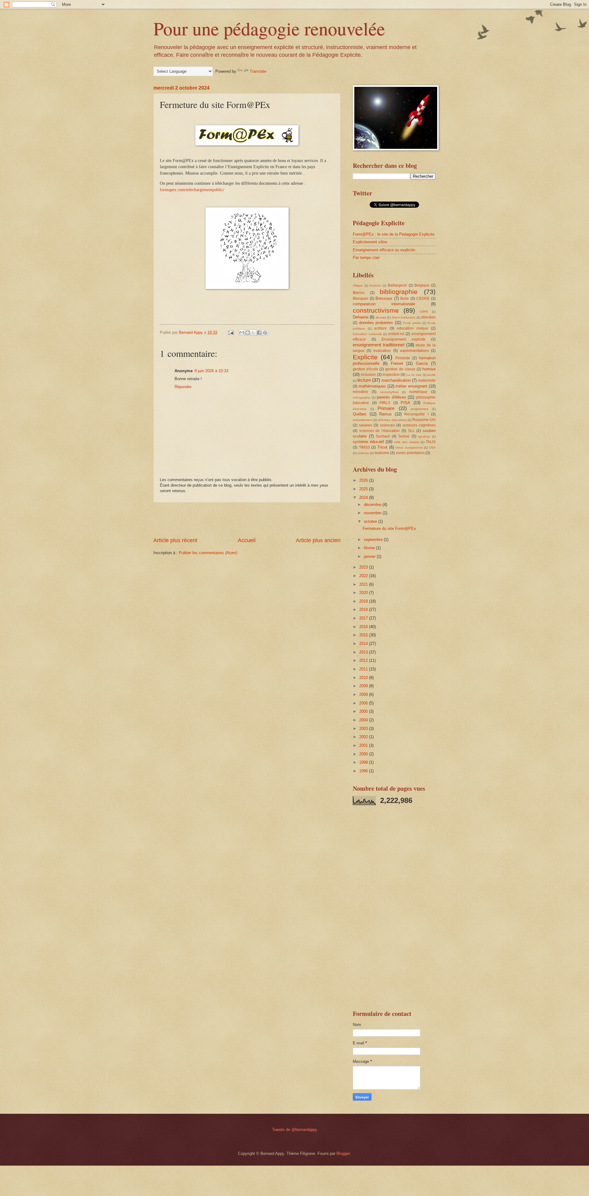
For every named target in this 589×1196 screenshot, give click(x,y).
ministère (360, 392)
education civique (412, 328)
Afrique (358, 285)
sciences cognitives (419, 425)
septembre (374, 539)
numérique (418, 392)
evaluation (382, 351)
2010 (364, 677)
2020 (364, 592)
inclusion (368, 374)
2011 (364, 669)
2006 (364, 703)
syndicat (424, 436)
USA (432, 447)
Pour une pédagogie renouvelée (269, 28)
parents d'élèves (391, 397)
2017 (364, 618)
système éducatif (368, 441)
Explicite (365, 357)
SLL (411, 431)
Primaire (386, 408)
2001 (364, 745)
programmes (419, 409)
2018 (364, 609)
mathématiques (372, 386)
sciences (387, 425)
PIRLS (384, 403)
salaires (365, 425)
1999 (364, 762)
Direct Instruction (403, 317)
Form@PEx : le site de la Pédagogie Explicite (393, 234)
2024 (364, 497)
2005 (364, 711)
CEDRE (422, 298)
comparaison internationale (384, 304)
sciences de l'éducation (379, 431)
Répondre (183, 386)
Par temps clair (366, 257)
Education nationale (367, 334)
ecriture (380, 328)
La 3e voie (414, 374)
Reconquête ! (416, 414)
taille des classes (406, 442)
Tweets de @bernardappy (294, 1129)
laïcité (431, 374)
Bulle (404, 298)
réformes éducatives (392, 420)
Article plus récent (175, 540)
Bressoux (383, 298)
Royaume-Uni (424, 420)
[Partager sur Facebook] (259, 333)
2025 (364, 489)
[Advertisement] (247, 520)
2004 (364, 720)
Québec (360, 414)
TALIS (431, 442)
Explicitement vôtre (370, 242)
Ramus (385, 414)
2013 (364, 652)
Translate (258, 71)
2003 (364, 728)
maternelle (427, 380)
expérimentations (414, 351)
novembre (373, 513)
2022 (364, 575)
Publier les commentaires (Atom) (208, 552)
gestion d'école (365, 369)
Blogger (343, 1153)
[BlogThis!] (247, 333)
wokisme (382, 453)
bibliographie (399, 291)
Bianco (358, 293)
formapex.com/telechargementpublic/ (192, 189)
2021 (364, 584)
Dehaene (360, 317)
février (370, 548)
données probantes (376, 322)
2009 (364, 686)
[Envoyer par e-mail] (242, 333)
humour (429, 369)
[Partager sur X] (253, 333)
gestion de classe (400, 369)
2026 (364, 480)
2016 (364, 626)
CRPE (424, 311)
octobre (371, 521)
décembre (373, 504)
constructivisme (376, 310)
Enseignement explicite (403, 339)
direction (428, 317)
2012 (364, 660)
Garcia (422, 363)
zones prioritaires (410, 453)
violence (363, 453)
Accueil (247, 540)
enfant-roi (396, 334)
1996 (364, 771)
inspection (391, 374)
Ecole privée (412, 323)
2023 (364, 567)
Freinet (397, 363)
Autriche (375, 285)
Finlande (402, 358)
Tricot (382, 447)
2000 (364, 754)
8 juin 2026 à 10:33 (211, 370)
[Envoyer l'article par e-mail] (230, 332)
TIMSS (364, 447)
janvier (370, 556)
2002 (364, 737)
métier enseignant (411, 386)
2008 (364, 694)
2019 (364, 601)
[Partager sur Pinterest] (265, 333)
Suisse (404, 436)
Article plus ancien (318, 540)
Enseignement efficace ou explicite (384, 250)
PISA (405, 402)
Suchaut (383, 436)
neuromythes (389, 392)
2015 (364, 635)
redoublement (362, 420)
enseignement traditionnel (378, 344)
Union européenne (409, 447)
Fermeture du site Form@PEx (389, 528)
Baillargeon (397, 285)
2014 (364, 643)
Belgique (421, 285)
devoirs (381, 317)
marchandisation (396, 380)
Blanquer (360, 298)
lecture (364, 380)
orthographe (361, 397)
